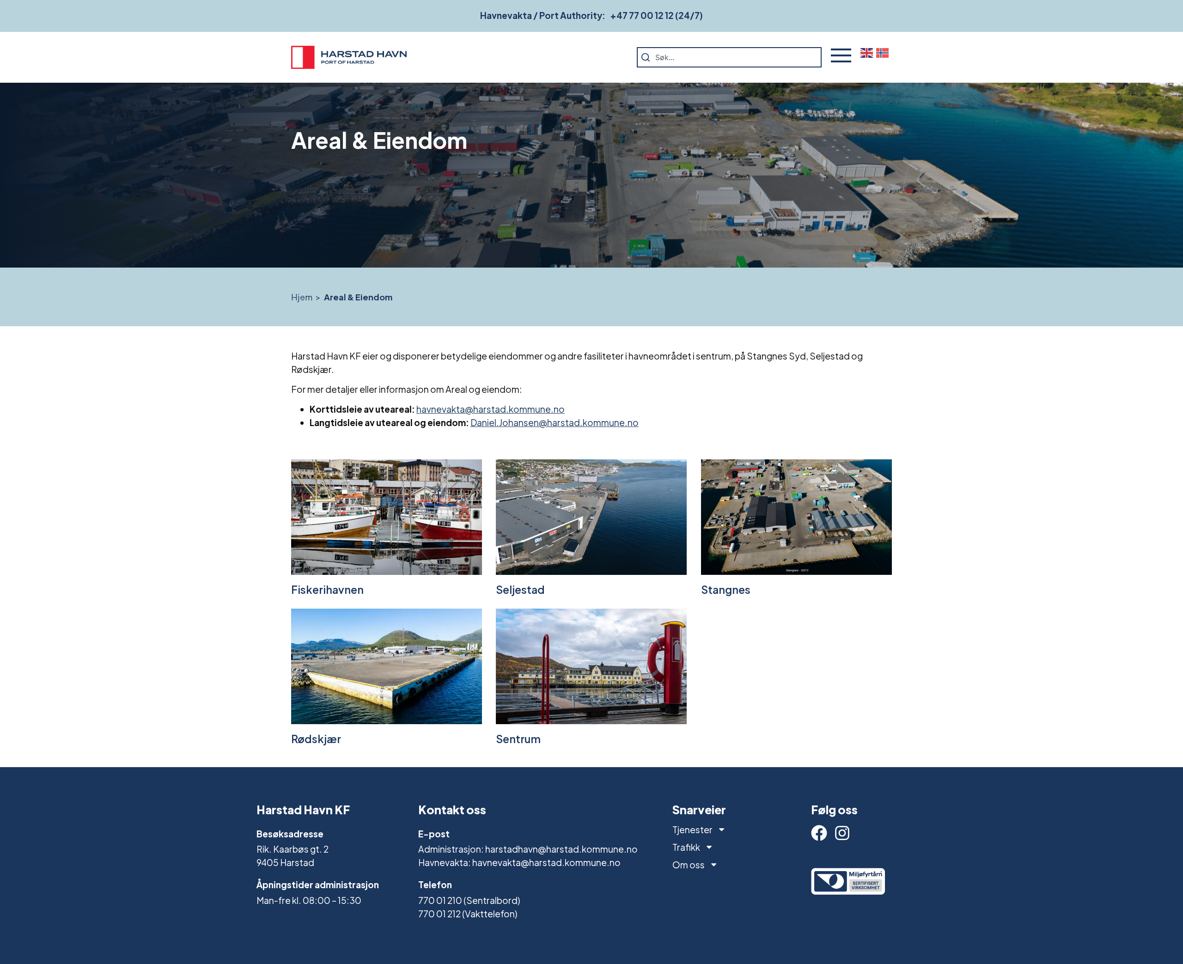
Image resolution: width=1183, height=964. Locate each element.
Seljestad (520, 589)
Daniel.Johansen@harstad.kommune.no (554, 422)
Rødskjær (316, 738)
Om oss (688, 864)
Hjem (301, 297)
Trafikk (686, 847)
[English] (868, 52)
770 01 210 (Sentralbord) (469, 900)
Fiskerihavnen (327, 589)
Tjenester (692, 829)
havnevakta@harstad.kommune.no (490, 409)
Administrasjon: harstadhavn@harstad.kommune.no (528, 848)
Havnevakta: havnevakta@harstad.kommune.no (519, 862)
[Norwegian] (884, 52)
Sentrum (518, 738)
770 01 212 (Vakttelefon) (467, 913)
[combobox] (729, 57)
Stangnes (725, 589)
